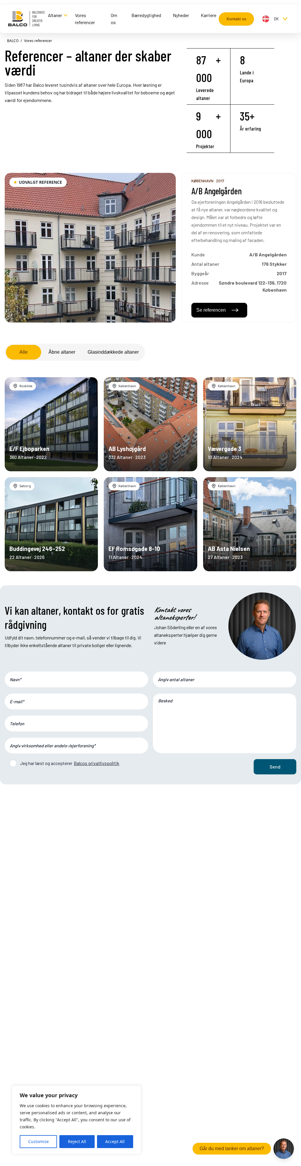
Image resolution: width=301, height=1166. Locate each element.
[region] (76, 1119)
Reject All (77, 1141)
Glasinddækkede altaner (113, 352)
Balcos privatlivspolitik (96, 763)
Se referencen (211, 310)
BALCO (13, 40)
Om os (114, 18)
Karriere (208, 15)
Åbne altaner (62, 352)
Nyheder (181, 15)
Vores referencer (85, 18)
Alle (23, 352)
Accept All (115, 1141)
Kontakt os (236, 18)
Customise (38, 1141)
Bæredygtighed (146, 15)
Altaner (55, 15)
